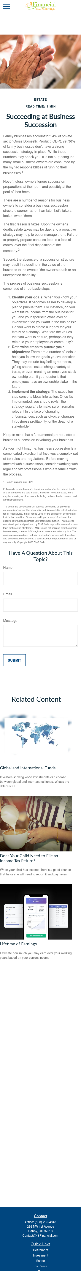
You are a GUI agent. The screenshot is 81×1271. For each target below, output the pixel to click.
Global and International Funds (28, 768)
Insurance (40, 1266)
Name (8, 567)
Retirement (40, 1250)
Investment (40, 1255)
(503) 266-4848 (45, 1222)
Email (7, 593)
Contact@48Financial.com (40, 1235)
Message (10, 620)
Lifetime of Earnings (18, 944)
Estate (40, 1260)
